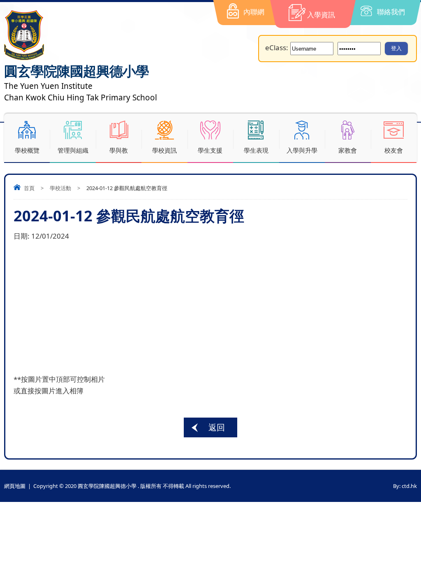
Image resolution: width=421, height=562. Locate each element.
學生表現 (256, 150)
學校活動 (60, 188)
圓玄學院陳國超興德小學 (76, 71)
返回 (216, 427)
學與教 (118, 150)
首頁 (29, 188)
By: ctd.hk (405, 486)
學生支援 (210, 150)
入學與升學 (302, 150)
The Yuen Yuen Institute (48, 86)
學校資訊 (164, 150)
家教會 (347, 150)
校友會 (393, 150)
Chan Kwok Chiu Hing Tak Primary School (80, 97)
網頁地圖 (14, 486)
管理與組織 (73, 150)
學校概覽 (27, 150)
